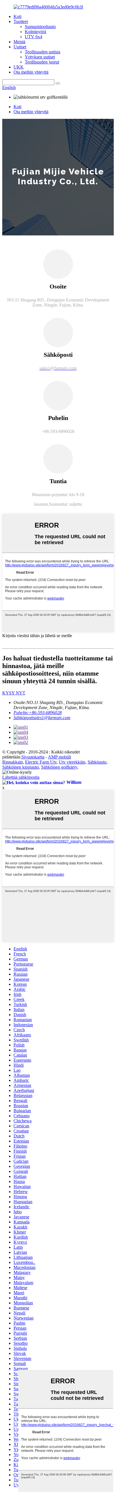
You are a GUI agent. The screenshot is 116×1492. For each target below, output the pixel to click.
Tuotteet (21, 21)
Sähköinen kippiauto (20, 767)
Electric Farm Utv (41, 762)
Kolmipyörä (35, 31)
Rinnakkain (12, 762)
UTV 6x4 (33, 36)
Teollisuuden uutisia (42, 51)
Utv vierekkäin (72, 762)
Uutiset (20, 46)
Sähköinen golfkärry (59, 767)
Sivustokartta (32, 757)
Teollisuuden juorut (42, 62)
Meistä (19, 41)
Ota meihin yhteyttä (31, 72)
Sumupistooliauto (40, 26)
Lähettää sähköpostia (20, 777)
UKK (19, 67)
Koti (17, 16)
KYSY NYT (13, 693)
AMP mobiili (59, 757)
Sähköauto (97, 762)
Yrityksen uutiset (40, 56)
